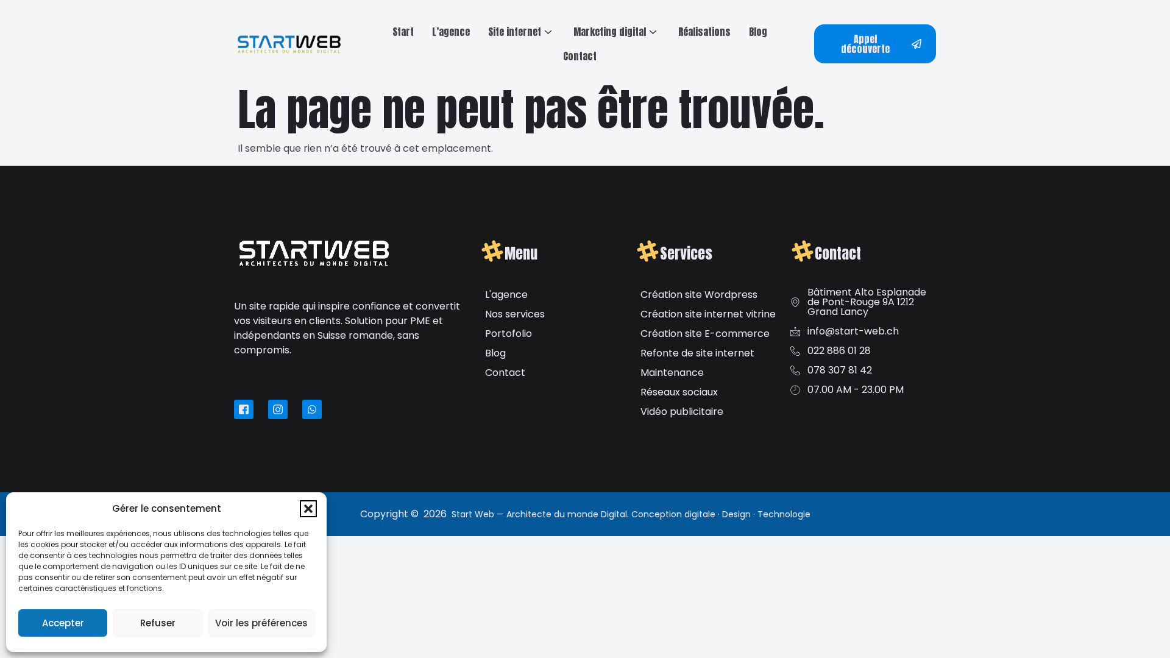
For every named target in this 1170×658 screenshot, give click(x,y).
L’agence (451, 31)
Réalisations (704, 31)
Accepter (63, 623)
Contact (580, 56)
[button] (308, 509)
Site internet (514, 31)
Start (403, 31)
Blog (758, 31)
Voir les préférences (261, 623)
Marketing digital (609, 31)
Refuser (158, 623)
